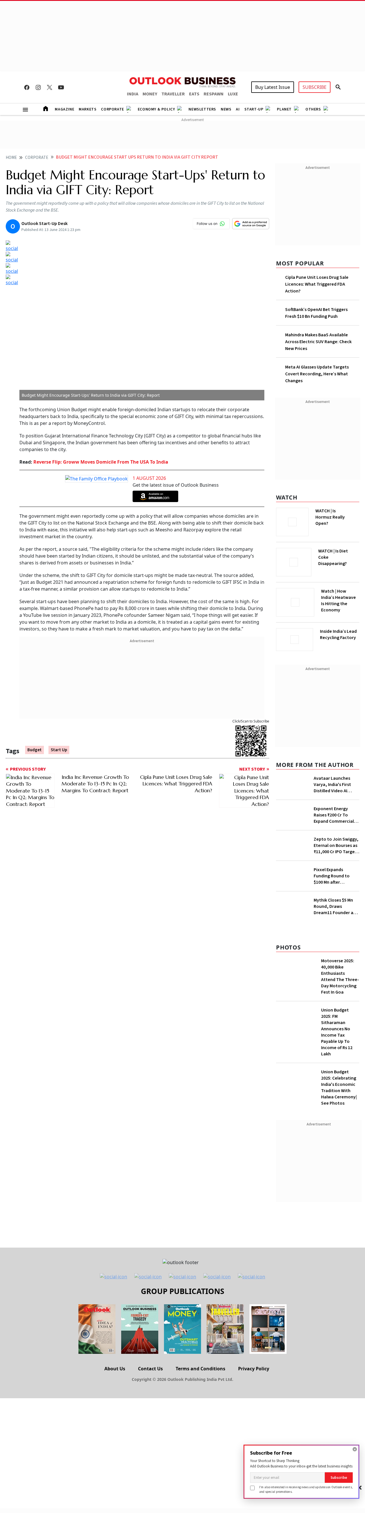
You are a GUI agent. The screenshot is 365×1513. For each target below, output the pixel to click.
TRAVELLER (173, 94)
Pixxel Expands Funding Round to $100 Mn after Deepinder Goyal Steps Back (332, 876)
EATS (194, 94)
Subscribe (338, 1477)
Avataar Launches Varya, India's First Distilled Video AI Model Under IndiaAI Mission (334, 784)
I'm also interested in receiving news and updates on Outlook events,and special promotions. (306, 1489)
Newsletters (202, 109)
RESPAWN (214, 94)
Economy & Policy (156, 109)
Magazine (64, 109)
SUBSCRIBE (315, 87)
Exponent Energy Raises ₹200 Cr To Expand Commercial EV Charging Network (335, 815)
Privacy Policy (253, 1368)
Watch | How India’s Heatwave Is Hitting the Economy (338, 600)
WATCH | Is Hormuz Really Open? (330, 517)
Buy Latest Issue (272, 87)
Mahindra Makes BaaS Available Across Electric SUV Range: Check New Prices (318, 342)
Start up (59, 750)
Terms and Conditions (200, 1368)
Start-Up (253, 109)
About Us (114, 1368)
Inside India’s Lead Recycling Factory (338, 634)
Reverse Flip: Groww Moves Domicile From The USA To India (100, 462)
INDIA (132, 94)
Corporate (112, 109)
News (226, 109)
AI (238, 109)
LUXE (233, 94)
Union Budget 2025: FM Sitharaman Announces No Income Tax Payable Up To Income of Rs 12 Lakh (336, 1032)
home (11, 158)
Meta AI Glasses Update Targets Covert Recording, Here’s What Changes (317, 374)
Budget (34, 750)
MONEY (150, 94)
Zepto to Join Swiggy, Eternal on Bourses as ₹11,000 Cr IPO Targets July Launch (336, 845)
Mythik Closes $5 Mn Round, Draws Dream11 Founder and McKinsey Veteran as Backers (336, 906)
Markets (87, 109)
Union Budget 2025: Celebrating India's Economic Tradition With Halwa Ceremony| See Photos (339, 1087)
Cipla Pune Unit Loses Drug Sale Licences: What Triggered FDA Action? (316, 284)
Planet (284, 109)
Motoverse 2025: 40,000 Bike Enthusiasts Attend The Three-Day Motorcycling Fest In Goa (340, 976)
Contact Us (150, 1368)
